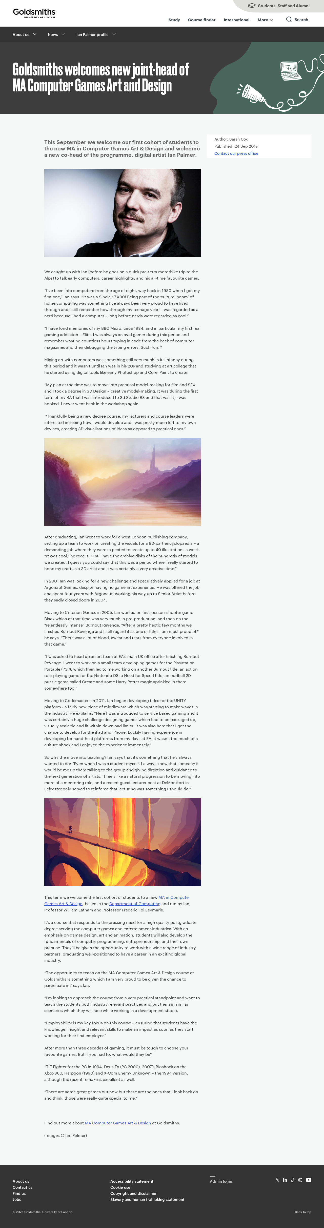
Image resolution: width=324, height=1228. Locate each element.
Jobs (17, 1199)
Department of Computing (134, 903)
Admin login (221, 1181)
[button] (34, 34)
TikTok (293, 1180)
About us (21, 34)
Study (174, 19)
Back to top (303, 1211)
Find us (19, 1193)
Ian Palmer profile (92, 34)
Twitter (277, 1180)
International (237, 19)
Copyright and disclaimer (133, 1193)
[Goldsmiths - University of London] (34, 13)
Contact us (22, 1187)
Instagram (300, 1180)
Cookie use (120, 1187)
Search (297, 24)
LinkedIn (285, 1180)
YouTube (308, 1180)
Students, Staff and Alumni (273, 6)
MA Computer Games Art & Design (118, 1122)
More (263, 19)
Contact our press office (236, 153)
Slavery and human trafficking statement (147, 1199)
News (53, 34)
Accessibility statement (131, 1181)
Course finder (202, 19)
